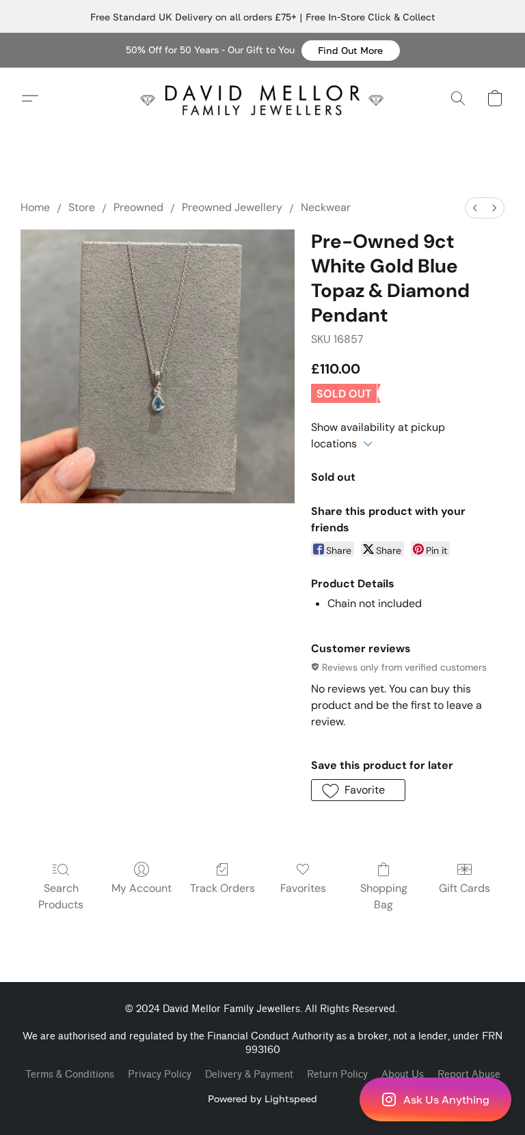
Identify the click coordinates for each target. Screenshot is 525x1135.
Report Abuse (469, 1074)
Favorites (303, 888)
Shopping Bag (383, 896)
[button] (350, 50)
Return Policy (337, 1074)
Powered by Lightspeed (262, 1098)
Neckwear (326, 207)
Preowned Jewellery (232, 207)
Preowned (138, 207)
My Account (141, 888)
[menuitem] (475, 208)
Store (81, 207)
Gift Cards (464, 888)
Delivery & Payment (249, 1074)
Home (35, 207)
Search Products (60, 896)
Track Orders (222, 888)
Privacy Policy (159, 1074)
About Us (402, 1074)
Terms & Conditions (69, 1074)
